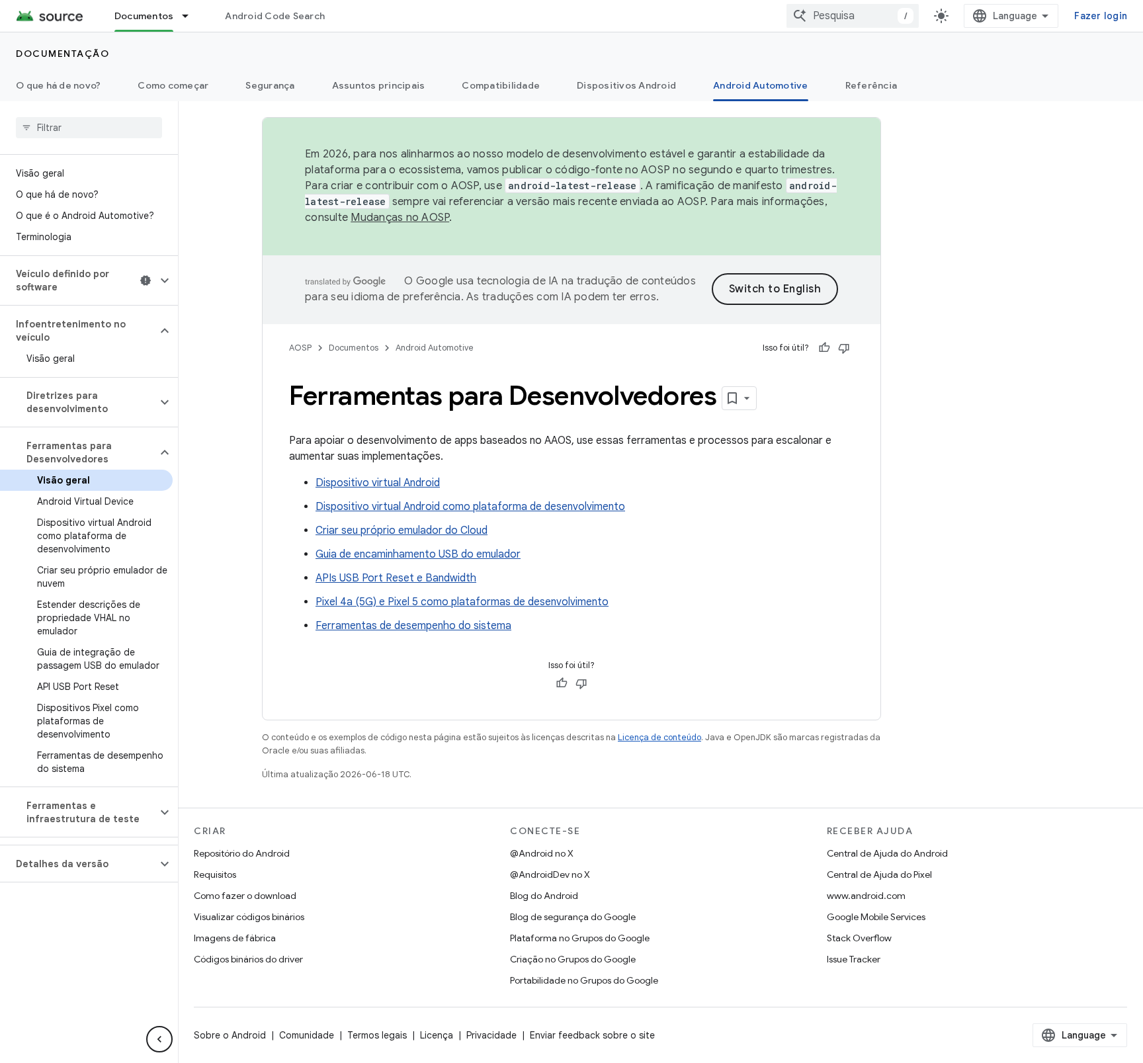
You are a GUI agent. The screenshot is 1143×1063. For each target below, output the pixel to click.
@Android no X (541, 853)
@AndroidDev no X (550, 874)
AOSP (300, 347)
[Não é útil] (844, 348)
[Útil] (824, 348)
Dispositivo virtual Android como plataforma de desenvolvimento (470, 506)
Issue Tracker (853, 959)
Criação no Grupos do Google (573, 959)
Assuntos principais (378, 85)
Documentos (144, 16)
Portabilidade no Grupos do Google (584, 980)
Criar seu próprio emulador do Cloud (401, 530)
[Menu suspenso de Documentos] (191, 16)
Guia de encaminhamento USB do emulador (418, 554)
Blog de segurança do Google (573, 917)
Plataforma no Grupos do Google (580, 938)
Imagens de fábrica (235, 938)
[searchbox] (89, 127)
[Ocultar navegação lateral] (159, 1039)
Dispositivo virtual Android (378, 482)
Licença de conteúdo (659, 737)
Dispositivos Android (626, 85)
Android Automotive (760, 85)
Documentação (62, 54)
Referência (871, 85)
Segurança (269, 85)
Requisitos (215, 874)
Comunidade (306, 1035)
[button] (78, 280)
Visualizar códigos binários (249, 917)
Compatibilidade (501, 85)
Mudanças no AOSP (400, 217)
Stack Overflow (859, 938)
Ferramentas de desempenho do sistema (413, 625)
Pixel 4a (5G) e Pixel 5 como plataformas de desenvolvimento (462, 602)
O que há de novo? (58, 85)
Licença (436, 1035)
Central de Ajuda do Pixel (879, 874)
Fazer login (1100, 16)
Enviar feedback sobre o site (592, 1035)
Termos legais (377, 1035)
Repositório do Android (242, 853)
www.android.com (866, 896)
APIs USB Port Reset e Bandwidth (396, 578)
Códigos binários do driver (248, 959)
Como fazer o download (245, 896)
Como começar (173, 85)
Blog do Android (544, 896)
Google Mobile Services (876, 917)
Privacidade (491, 1035)
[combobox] (852, 16)
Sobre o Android (230, 1035)
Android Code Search (275, 16)
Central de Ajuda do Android (887, 853)
